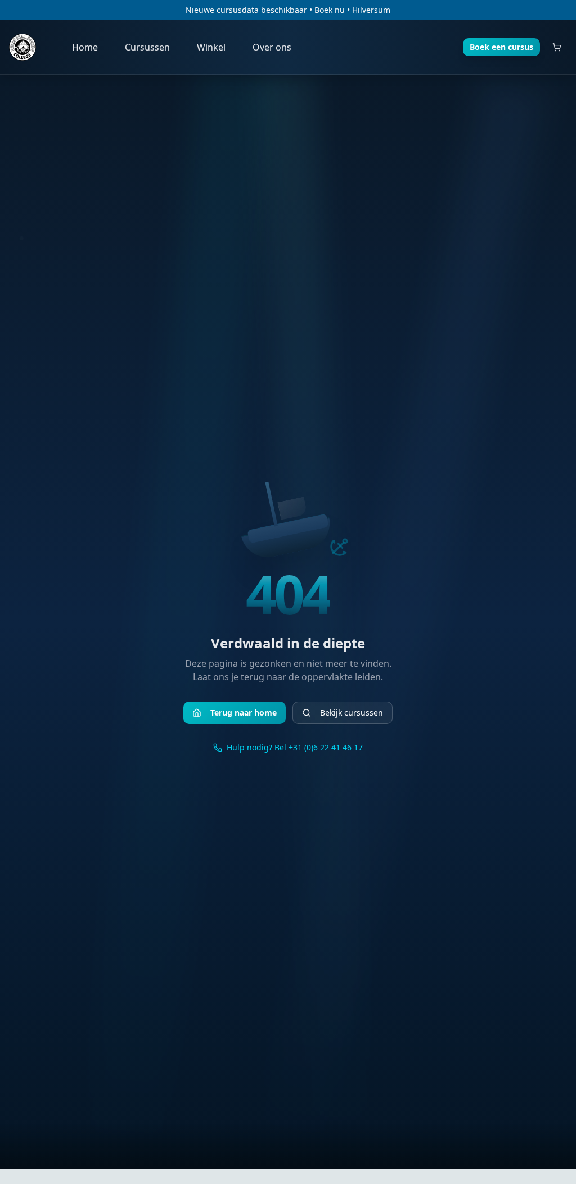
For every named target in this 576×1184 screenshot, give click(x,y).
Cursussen (147, 47)
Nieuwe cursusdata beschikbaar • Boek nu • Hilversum (288, 9)
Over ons (272, 47)
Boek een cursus (501, 47)
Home (85, 47)
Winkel (211, 47)
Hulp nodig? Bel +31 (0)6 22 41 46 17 (295, 747)
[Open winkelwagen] (557, 47)
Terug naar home (243, 712)
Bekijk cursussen (351, 712)
